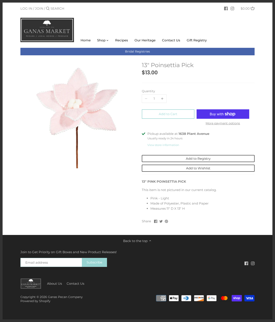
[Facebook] (226, 8)
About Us (54, 283)
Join (39, 8)
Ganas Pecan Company (65, 297)
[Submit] (48, 9)
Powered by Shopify (35, 301)
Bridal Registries (137, 51)
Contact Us (75, 283)
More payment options (223, 123)
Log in (26, 8)
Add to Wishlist (198, 168)
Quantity (148, 91)
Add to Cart (168, 114)
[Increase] (162, 99)
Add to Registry (198, 158)
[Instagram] (232, 8)
